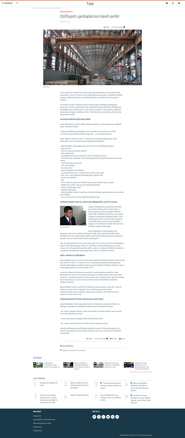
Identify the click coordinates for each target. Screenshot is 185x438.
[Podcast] (117, 417)
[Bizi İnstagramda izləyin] (173, 3)
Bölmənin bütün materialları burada (141, 372)
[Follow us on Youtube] (108, 417)
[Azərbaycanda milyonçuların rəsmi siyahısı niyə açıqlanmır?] (38, 365)
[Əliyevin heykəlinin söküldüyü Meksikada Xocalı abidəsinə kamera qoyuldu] (68, 365)
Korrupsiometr (66, 12)
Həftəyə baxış (37, 431)
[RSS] (112, 417)
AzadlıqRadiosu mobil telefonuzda (44, 420)
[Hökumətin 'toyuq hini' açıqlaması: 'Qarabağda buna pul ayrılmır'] (98, 365)
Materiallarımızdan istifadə (42, 423)
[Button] (106, 27)
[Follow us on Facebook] (94, 417)
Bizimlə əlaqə (37, 427)
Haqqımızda (37, 416)
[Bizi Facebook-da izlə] (179, 3)
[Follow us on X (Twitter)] (103, 417)
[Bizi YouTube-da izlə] (167, 3)
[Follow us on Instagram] (99, 417)
